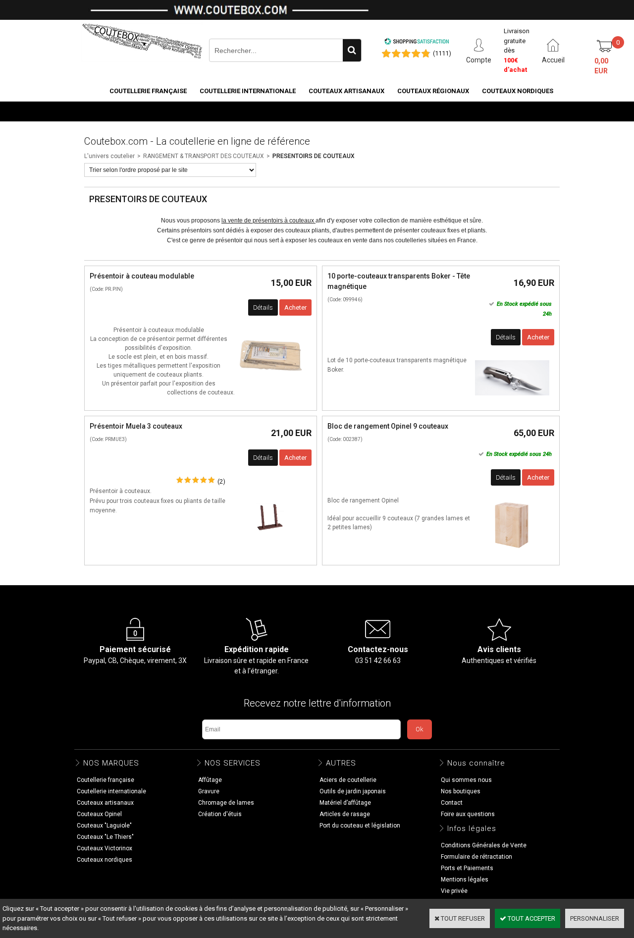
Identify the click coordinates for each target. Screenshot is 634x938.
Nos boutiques (528, 110)
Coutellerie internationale (248, 91)
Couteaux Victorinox (104, 848)
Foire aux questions (468, 814)
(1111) (442, 53)
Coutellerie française (148, 91)
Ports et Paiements (467, 868)
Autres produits (461, 110)
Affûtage (210, 779)
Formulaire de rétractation (476, 856)
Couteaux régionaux (433, 91)
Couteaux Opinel (99, 814)
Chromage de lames (226, 802)
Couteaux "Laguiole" (104, 825)
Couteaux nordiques (517, 91)
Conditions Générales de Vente (484, 845)
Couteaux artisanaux (346, 91)
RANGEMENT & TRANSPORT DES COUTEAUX (203, 156)
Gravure (208, 791)
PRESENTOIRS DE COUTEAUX (313, 156)
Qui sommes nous (466, 779)
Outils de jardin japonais (352, 791)
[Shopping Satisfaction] (416, 43)
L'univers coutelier (109, 156)
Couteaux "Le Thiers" (105, 836)
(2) (221, 481)
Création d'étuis (220, 814)
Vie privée (454, 890)
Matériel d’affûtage (345, 802)
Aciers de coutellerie (347, 779)
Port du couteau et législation (359, 825)
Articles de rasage (344, 814)
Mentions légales (464, 879)
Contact (452, 802)
